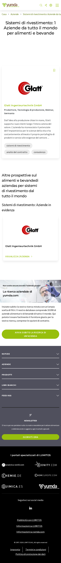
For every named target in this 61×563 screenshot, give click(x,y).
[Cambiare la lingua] (51, 5)
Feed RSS (7, 395)
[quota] (46, 5)
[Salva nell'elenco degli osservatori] (54, 70)
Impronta (15, 549)
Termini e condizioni (35, 549)
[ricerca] (41, 5)
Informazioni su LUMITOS (29, 525)
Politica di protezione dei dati (30, 554)
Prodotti (7, 375)
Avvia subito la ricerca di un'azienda (30, 334)
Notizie (6, 354)
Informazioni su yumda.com (30, 531)
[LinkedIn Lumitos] (30, 508)
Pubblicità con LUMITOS (29, 520)
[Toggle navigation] (57, 6)
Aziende (6, 364)
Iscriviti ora (30, 436)
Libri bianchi (9, 385)
